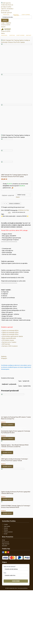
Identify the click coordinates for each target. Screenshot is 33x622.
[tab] (9, 212)
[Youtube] (8, 552)
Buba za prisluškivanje (9, 338)
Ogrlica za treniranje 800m (10, 330)
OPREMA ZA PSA (23, 210)
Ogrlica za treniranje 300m (10, 334)
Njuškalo (4, 356)
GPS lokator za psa (8, 340)
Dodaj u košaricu (14, 203)
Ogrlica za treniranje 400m (10, 332)
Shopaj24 (4, 358)
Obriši (17, 197)
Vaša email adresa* (9, 566)
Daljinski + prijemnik (8, 195)
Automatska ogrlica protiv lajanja (12, 336)
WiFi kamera (6, 344)
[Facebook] (3, 552)
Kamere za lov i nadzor (9, 342)
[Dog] (6, 552)
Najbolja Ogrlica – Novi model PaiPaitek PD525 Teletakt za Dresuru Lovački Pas (14, 445)
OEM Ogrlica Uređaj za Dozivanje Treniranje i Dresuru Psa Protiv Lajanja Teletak (14, 459)
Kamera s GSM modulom (10, 346)
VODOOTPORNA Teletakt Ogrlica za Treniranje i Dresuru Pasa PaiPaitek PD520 (15, 506)
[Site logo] (7, 7)
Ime (5, 573)
